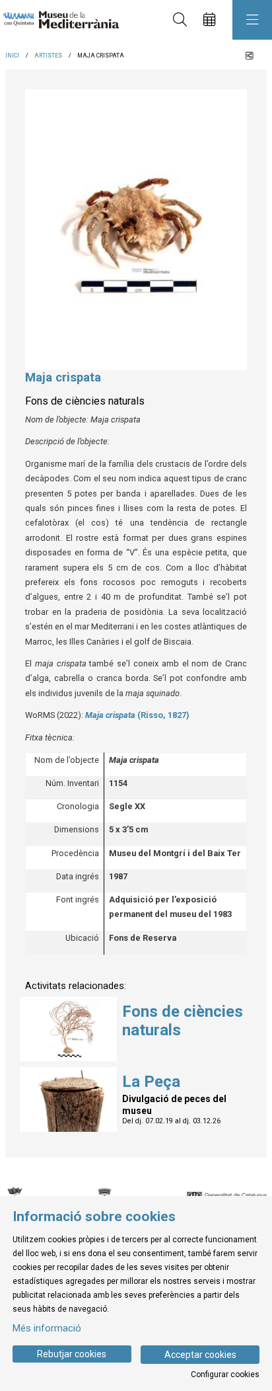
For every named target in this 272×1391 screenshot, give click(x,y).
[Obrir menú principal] (252, 20)
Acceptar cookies (200, 1354)
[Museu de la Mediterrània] (58, 20)
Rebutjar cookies (71, 1354)
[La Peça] (68, 1098)
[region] (136, 229)
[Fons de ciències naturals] (68, 1028)
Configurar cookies (225, 1374)
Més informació (47, 1328)
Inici (12, 55)
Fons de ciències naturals (182, 1021)
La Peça (151, 1081)
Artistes (48, 55)
